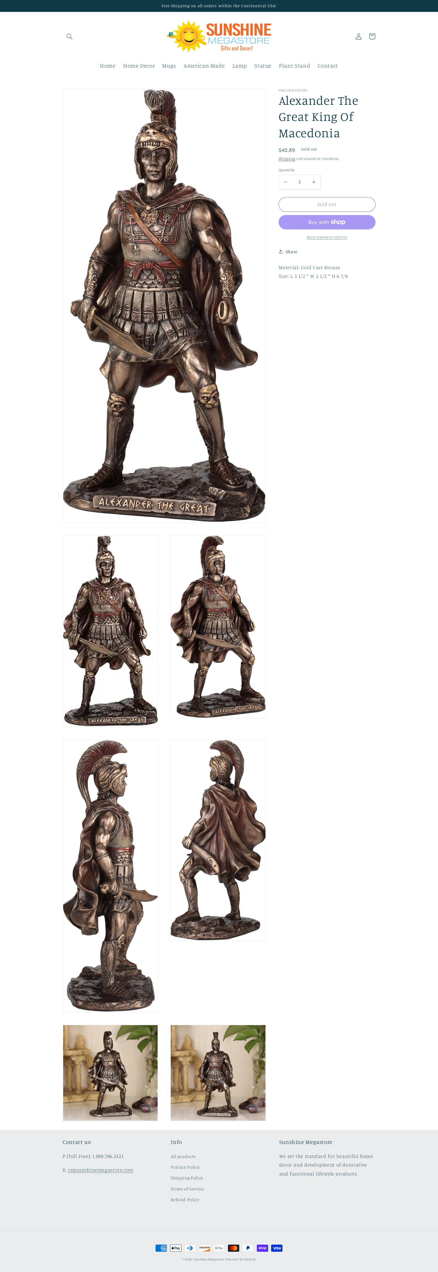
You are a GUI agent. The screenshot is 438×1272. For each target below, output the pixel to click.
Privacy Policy (185, 1167)
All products (183, 1156)
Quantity (287, 169)
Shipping (287, 158)
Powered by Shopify (241, 1259)
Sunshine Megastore (208, 1259)
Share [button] (292, 251)
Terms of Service (187, 1188)
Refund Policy (185, 1199)
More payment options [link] (327, 237)
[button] (69, 36)
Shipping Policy (187, 1177)
